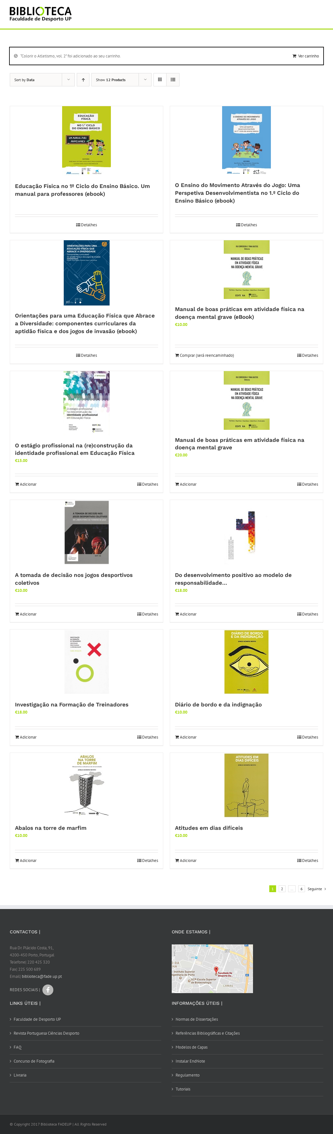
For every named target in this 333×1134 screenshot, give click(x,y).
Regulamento (188, 1075)
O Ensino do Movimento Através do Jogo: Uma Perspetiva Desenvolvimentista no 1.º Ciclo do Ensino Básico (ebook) (237, 193)
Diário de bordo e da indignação (218, 704)
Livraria (20, 1075)
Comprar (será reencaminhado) (207, 355)
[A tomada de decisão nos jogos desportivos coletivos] (86, 532)
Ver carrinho (308, 56)
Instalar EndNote (190, 1061)
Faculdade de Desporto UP (37, 1019)
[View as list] (172, 79)
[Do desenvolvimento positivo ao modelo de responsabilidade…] (246, 532)
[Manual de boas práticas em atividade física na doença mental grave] (246, 400)
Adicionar (28, 484)
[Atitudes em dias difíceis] (246, 785)
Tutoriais (183, 1089)
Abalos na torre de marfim (51, 828)
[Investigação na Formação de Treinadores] (86, 661)
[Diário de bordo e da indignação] (246, 661)
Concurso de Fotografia (34, 1061)
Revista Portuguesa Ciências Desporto (46, 1033)
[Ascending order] (83, 79)
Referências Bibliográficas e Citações (208, 1033)
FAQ (17, 1047)
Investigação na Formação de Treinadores (71, 704)
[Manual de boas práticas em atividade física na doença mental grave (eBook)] (246, 269)
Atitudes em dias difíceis (209, 828)
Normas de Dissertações (197, 1019)
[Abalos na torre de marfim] (86, 785)
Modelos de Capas (191, 1047)
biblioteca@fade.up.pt (42, 976)
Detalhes (89, 225)
